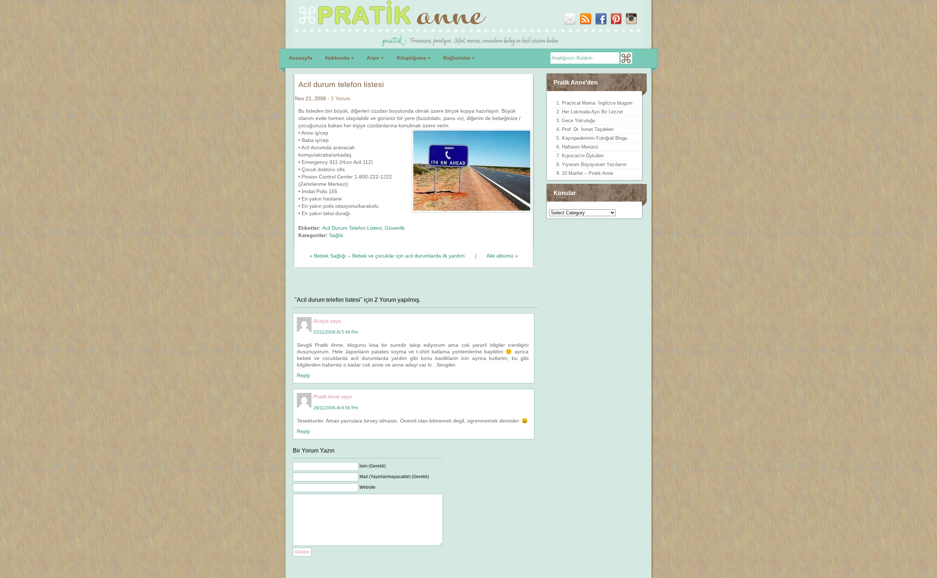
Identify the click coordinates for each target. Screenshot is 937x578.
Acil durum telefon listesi (341, 84)
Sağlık (336, 235)
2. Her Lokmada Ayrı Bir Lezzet (589, 112)
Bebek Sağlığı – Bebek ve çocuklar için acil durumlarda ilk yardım (389, 256)
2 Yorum (340, 98)
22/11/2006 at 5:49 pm (335, 332)
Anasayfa (300, 57)
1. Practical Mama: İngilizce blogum (594, 103)
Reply (303, 375)
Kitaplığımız (413, 57)
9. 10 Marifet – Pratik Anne (584, 173)
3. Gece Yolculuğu (575, 120)
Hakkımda (339, 57)
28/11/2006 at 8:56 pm (335, 407)
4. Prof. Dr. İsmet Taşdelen (584, 129)
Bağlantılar (459, 57)
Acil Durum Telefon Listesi (352, 228)
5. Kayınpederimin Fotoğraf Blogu (591, 138)
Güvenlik (395, 228)
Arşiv (375, 57)
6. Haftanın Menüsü (577, 147)
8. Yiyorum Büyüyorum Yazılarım (591, 164)
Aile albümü (500, 256)
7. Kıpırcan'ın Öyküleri (580, 155)
